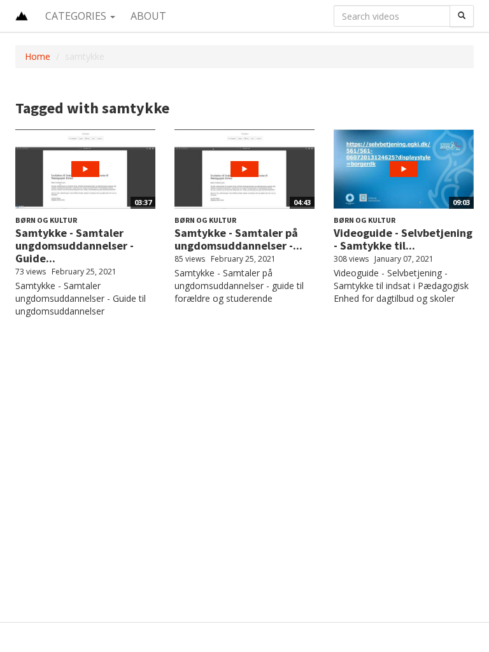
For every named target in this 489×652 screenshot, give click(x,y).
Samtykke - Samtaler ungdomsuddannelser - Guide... (74, 245)
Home (37, 56)
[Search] (462, 16)
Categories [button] (77, 16)
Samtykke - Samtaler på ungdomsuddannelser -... (238, 239)
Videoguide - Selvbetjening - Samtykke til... (403, 239)
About (148, 16)
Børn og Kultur (46, 220)
